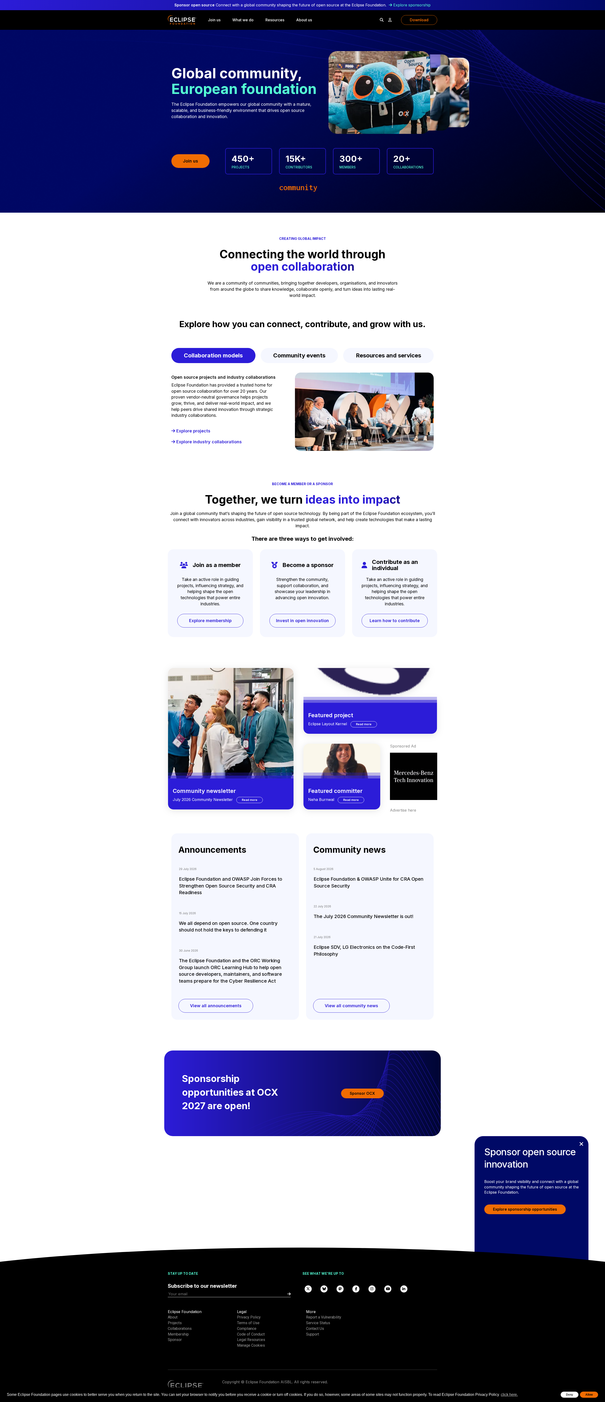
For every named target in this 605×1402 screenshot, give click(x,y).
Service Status (318, 1323)
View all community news (351, 1005)
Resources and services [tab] (388, 355)
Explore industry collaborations (208, 441)
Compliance (246, 1328)
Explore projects (192, 430)
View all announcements (216, 1005)
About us (304, 20)
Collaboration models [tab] (213, 355)
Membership (178, 1334)
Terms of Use (248, 1323)
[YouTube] (388, 1288)
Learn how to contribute (395, 620)
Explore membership (210, 620)
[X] (308, 1288)
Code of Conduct (251, 1334)
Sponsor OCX (362, 1093)
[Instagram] (371, 1288)
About (172, 1317)
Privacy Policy (249, 1317)
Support (312, 1334)
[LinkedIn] (403, 1288)
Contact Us (315, 1328)
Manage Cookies (251, 1345)
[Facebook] (356, 1288)
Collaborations (180, 1328)
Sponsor (175, 1339)
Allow (589, 1394)
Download (419, 20)
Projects (175, 1323)
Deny (569, 1394)
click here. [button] (509, 1395)
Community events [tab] (299, 355)
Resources (274, 20)
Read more (252, 800)
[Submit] (289, 1294)
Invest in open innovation (302, 620)
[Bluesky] (324, 1288)
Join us (214, 20)
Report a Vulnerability (323, 1317)
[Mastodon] (340, 1288)
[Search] (382, 20)
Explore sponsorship (412, 5)
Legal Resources (251, 1339)
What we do (243, 20)
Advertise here (403, 810)
